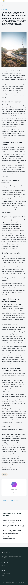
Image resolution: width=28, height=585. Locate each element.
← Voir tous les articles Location (10, 501)
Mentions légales (5, 573)
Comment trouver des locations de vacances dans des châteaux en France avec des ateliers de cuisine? (13, 532)
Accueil (3, 5)
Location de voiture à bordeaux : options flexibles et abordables (13, 537)
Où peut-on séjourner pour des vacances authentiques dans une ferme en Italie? (13, 526)
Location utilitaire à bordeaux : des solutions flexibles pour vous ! (12, 521)
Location (8, 5)
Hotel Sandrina (6, 553)
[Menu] (25, 1)
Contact (3, 575)
